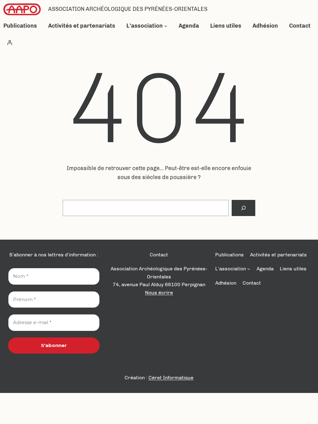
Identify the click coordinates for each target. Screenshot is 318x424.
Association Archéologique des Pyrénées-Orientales (127, 9)
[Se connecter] (9, 42)
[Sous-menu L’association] (165, 26)
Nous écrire (159, 292)
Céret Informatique (170, 378)
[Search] (243, 208)
